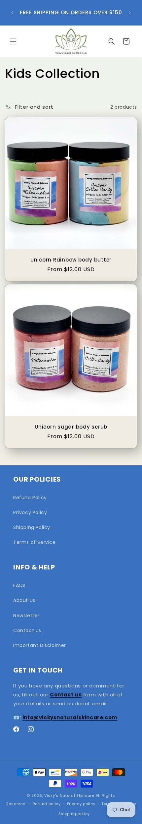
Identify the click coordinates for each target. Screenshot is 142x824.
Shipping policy (74, 813)
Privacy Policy (30, 512)
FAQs (19, 585)
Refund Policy (30, 497)
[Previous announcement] (12, 12)
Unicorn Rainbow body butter (71, 260)
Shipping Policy (31, 527)
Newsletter (26, 615)
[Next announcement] (130, 12)
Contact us (27, 630)
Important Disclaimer (39, 645)
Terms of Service (34, 542)
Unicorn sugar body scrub (71, 427)
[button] (13, 41)
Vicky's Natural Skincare (69, 795)
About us (24, 600)
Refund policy (47, 803)
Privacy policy (81, 803)
